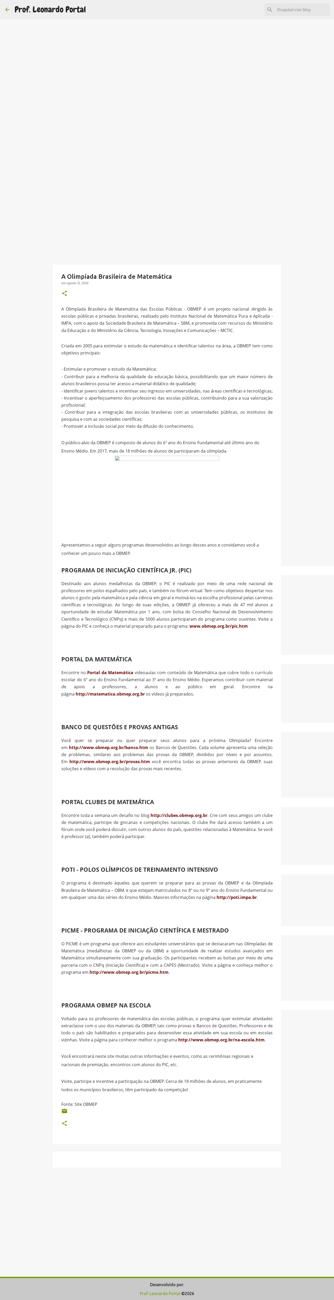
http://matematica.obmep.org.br (110, 694)
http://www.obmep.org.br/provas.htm (109, 761)
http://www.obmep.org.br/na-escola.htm (221, 1040)
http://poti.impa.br (237, 897)
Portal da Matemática (110, 672)
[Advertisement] (167, 175)
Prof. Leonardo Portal (50, 9)
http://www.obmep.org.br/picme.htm (129, 972)
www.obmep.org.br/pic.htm (218, 626)
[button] (64, 293)
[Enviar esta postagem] (64, 1113)
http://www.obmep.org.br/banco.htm (108, 747)
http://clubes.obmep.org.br (179, 815)
